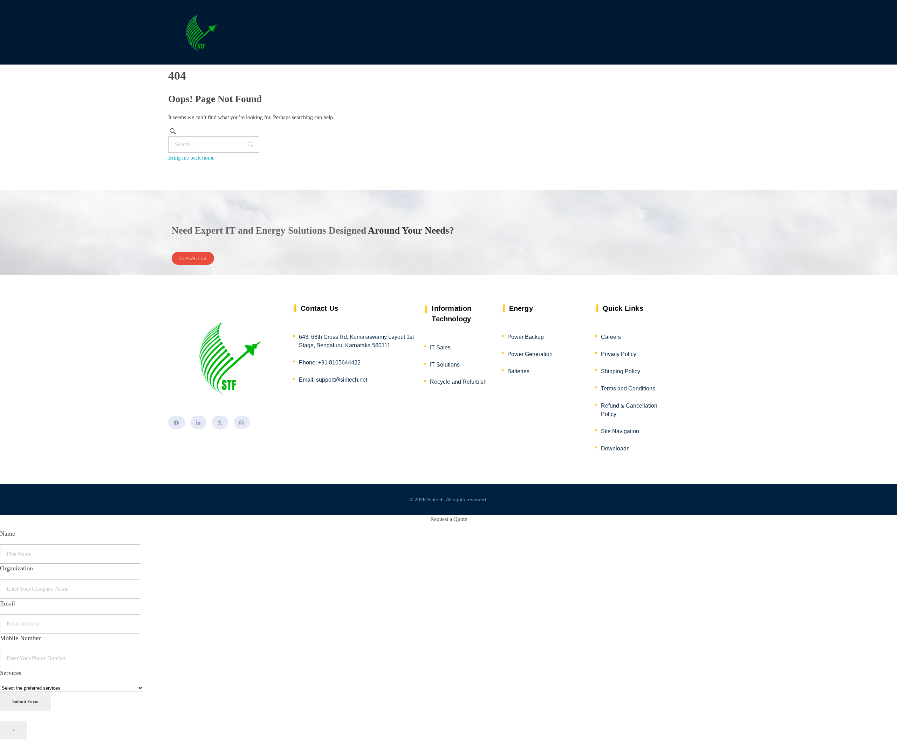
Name (7, 533)
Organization (16, 568)
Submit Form (25, 701)
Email (7, 603)
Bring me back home (191, 158)
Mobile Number (20, 638)
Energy (521, 308)
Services (10, 672)
